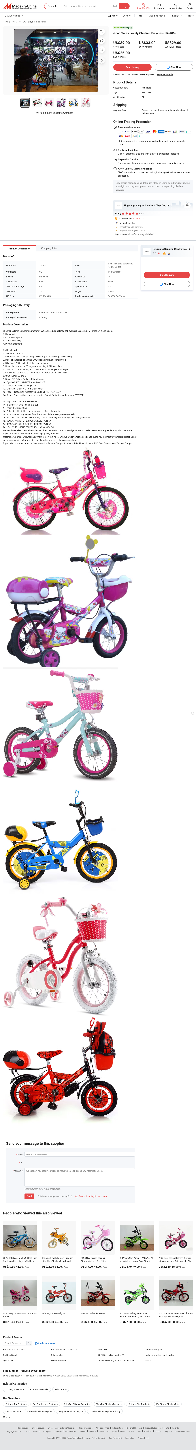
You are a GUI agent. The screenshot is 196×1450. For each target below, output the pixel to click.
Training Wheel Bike (15, 1389)
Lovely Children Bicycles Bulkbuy (105, 1411)
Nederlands (104, 1431)
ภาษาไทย (148, 1431)
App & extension (157, 15)
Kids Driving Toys (26, 21)
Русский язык (70, 1431)
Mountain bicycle (153, 1349)
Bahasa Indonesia (182, 1431)
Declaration (129, 1438)
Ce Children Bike (13, 1411)
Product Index (151, 1428)
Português (47, 1431)
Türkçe (157, 1431)
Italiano (83, 1431)
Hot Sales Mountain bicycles (64, 1349)
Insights (175, 1428)
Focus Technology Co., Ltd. (78, 1438)
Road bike (102, 1349)
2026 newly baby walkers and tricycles (116, 1360)
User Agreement (115, 1438)
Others (148, 1360)
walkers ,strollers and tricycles (159, 1355)
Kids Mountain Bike (39, 1389)
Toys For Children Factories (109, 1404)
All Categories (13, 15)
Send (29, 1196)
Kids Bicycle (41, 21)
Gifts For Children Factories (77, 1404)
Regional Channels (134, 1428)
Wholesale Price (102, 1428)
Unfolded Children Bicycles (39, 1411)
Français (58, 1431)
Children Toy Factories (16, 1404)
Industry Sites (117, 1428)
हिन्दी (139, 1431)
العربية (114, 1431)
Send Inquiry (132, 67)
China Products (38, 1428)
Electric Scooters (58, 1360)
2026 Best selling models (110, 1355)
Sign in (190, 8)
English (26, 1431)
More (5, 1417)
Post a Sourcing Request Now (91, 1196)
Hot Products (22, 1428)
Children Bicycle (10, 1355)
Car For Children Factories (45, 1404)
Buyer (125, 15)
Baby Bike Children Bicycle (70, 1411)
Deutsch (92, 1431)
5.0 (155, 253)
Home (5, 21)
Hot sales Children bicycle (15, 1349)
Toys (13, 21)
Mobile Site (164, 1428)
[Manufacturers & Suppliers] (19, 6)
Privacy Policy (143, 1438)
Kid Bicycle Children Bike (167, 1404)
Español (36, 1431)
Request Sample (165, 74)
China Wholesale (85, 1428)
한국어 (123, 1431)
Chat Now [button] (175, 67)
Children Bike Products (139, 1404)
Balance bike (56, 1355)
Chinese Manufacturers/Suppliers (61, 1428)
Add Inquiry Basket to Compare (56, 112)
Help (140, 15)
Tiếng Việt (168, 1431)
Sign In (118, 234)
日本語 (131, 1431)
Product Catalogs (46, 1343)
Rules (191, 15)
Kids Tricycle (60, 1389)
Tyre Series (8, 1360)
